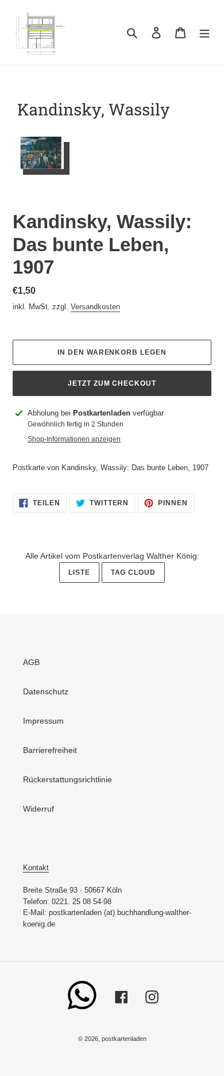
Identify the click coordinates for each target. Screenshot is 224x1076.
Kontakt (36, 867)
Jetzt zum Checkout (112, 383)
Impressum (43, 720)
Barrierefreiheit (50, 750)
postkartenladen (124, 1038)
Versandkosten (95, 306)
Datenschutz (45, 691)
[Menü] (204, 32)
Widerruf (38, 808)
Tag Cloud (133, 572)
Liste (79, 572)
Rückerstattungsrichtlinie (67, 779)
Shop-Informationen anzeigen (74, 439)
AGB (31, 662)
